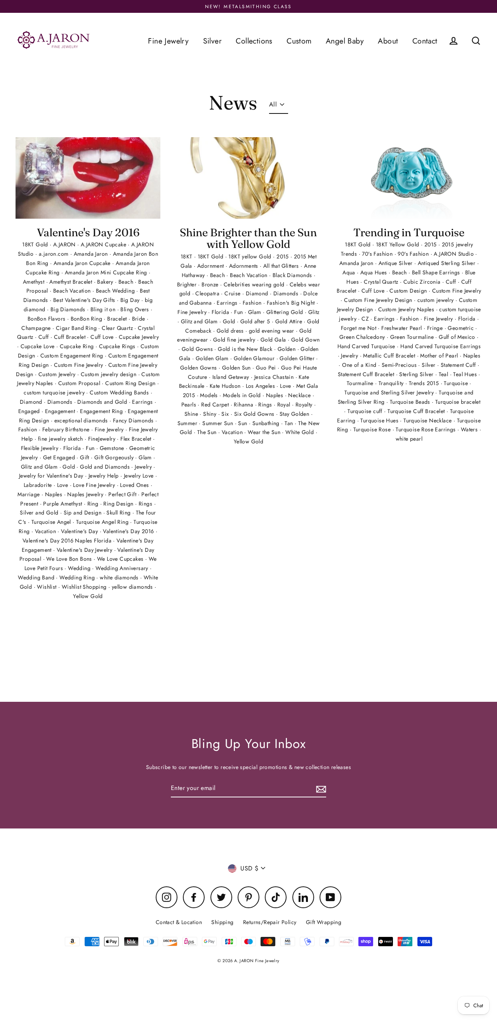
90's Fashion (414, 254)
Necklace (300, 395)
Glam (146, 457)
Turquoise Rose (373, 429)
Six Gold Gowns (255, 414)
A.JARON (65, 244)
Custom (299, 40)
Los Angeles (261, 386)
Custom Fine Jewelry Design (379, 300)
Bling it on (103, 309)
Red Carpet (215, 404)
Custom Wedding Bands (120, 392)
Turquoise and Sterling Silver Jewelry (389, 392)
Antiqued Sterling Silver (447, 263)
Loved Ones (135, 485)
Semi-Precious (400, 365)
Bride (139, 319)
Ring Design (119, 504)
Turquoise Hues (380, 420)
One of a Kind (360, 365)
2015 (283, 256)
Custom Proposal (80, 383)
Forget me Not (359, 328)
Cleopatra (208, 293)
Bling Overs (135, 309)
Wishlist (47, 587)
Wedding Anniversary (123, 568)
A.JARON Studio (454, 254)
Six (226, 414)
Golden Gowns (199, 367)
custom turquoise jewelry (55, 392)
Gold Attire (289, 321)
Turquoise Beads (411, 402)
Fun (91, 448)
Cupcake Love (38, 346)
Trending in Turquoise (408, 232)
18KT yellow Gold (250, 256)
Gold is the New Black (246, 349)
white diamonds (120, 577)
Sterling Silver (417, 374)
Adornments (244, 266)
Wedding (80, 568)
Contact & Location (179, 922)
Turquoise (456, 383)
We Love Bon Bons (70, 559)
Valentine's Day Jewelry (85, 550)
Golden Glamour (255, 358)
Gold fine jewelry (235, 340)
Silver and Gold (40, 512)
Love (63, 485)
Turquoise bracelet (457, 402)
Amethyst (34, 282)
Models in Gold (242, 395)
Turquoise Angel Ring (103, 522)
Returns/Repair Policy (269, 922)
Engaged (30, 411)
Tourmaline (361, 383)
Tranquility (392, 383)
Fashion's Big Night (291, 303)
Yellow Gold (88, 596)
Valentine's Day (80, 531)
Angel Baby (345, 40)
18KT (187, 256)
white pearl (409, 439)
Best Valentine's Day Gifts (85, 300)
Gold (69, 467)
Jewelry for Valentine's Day (52, 476)
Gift (85, 457)
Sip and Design (83, 512)
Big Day (130, 300)
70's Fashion (378, 254)
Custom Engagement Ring (72, 355)
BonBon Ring (87, 319)
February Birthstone (66, 429)
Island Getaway (231, 377)
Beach (126, 282)
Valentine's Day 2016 (88, 232)
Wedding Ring (77, 577)
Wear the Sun (265, 432)
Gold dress (231, 331)
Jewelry (144, 467)
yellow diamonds (133, 587)
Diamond (32, 402)
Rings (146, 504)
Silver (212, 40)
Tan (290, 423)
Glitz (314, 312)
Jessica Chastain (274, 377)
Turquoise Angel (52, 522)
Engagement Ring (102, 411)
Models (209, 395)
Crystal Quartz (382, 282)
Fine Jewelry (168, 40)
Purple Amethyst (63, 504)
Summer (188, 423)
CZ (365, 319)
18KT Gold (36, 244)
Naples (54, 494)
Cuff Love (102, 337)
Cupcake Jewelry (139, 337)
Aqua (349, 272)
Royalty (304, 404)
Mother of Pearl (439, 355)
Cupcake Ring (78, 346)
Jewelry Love (139, 476)
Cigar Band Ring (77, 328)
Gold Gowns (198, 349)
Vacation (46, 531)
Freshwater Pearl (402, 328)
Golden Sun (237, 367)
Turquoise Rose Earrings (426, 429)
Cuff (44, 337)
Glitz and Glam (40, 467)
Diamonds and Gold (103, 402)
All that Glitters (282, 266)
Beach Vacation (72, 291)
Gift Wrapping (323, 922)
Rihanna (244, 404)
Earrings (143, 402)
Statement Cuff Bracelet (367, 374)
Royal (284, 404)
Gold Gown (305, 340)
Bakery (106, 282)
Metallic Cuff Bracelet (390, 355)
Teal (444, 374)
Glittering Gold (285, 312)
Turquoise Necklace (428, 420)
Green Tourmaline (413, 337)
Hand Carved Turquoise (367, 346)
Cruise (233, 293)
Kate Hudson (226, 386)
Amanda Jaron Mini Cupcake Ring (107, 272)
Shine (192, 414)
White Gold (300, 432)
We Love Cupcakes (121, 559)
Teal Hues (465, 374)
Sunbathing (266, 423)
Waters (470, 429)
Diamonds (60, 402)
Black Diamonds (293, 275)
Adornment (211, 266)
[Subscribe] (320, 788)
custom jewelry (436, 300)
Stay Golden (295, 414)
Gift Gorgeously (114, 457)
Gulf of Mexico (458, 337)
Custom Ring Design (131, 383)
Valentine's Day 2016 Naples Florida (68, 540)
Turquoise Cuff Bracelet (417, 411)
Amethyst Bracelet (71, 282)
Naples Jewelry (86, 494)
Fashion (28, 429)
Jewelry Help (104, 476)
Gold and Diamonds (105, 467)
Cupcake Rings (118, 346)
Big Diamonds (68, 309)
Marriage (29, 494)
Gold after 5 (256, 321)
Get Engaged (60, 457)
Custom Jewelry (57, 374)
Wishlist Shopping (85, 587)
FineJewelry (102, 439)
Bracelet (118, 319)
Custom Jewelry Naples (407, 309)
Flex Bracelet (136, 439)
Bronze (211, 284)
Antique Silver (396, 263)
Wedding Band (37, 577)
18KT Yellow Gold (398, 244)
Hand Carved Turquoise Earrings (440, 346)
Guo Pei (267, 367)
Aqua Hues (374, 272)
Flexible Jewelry (40, 448)
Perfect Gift (123, 494)
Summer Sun (218, 423)
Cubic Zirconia (422, 282)
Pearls (189, 404)
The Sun (207, 432)
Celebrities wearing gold (255, 284)
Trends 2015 (425, 383)
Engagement (60, 411)
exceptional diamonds (81, 420)
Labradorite (39, 485)
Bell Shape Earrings (437, 272)
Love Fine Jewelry (94, 485)
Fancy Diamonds (134, 420)
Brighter (187, 284)
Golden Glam (213, 358)
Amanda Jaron (91, 254)
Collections (254, 40)
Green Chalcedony (363, 337)
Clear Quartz (118, 328)
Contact (425, 40)
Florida (72, 448)
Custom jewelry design (109, 374)
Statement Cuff (459, 365)
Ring (93, 504)
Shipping (222, 922)
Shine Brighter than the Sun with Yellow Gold (248, 238)
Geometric (461, 328)
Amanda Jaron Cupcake (83, 263)
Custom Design (409, 291)
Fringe (436, 328)
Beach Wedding (116, 291)
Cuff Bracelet (70, 337)
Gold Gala (274, 340)
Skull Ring (119, 512)
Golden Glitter (298, 358)
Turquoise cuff (366, 411)
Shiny (210, 414)
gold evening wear (272, 331)
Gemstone (113, 448)
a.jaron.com (54, 254)
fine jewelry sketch (61, 439)
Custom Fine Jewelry (79, 365)
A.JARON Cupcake (104, 244)
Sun (243, 423)
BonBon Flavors (47, 319)
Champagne (36, 328)
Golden (287, 349)
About (388, 40)
